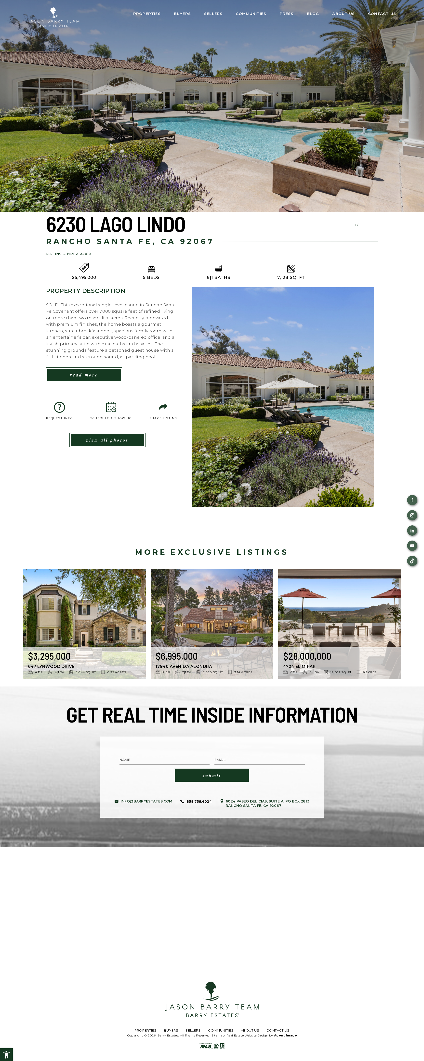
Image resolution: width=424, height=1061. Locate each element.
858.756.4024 (199, 801)
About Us (343, 13)
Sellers (213, 13)
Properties (147, 13)
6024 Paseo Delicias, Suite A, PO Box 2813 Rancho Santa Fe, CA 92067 (267, 803)
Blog (313, 13)
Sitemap (218, 1035)
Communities (251, 13)
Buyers (182, 13)
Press (287, 13)
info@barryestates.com (146, 801)
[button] (6, 1054)
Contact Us (382, 13)
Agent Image (285, 1035)
